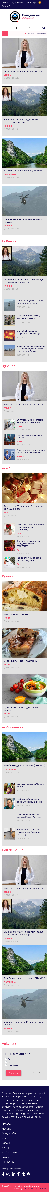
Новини (6, 1128)
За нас (6, 1157)
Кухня (5, 1147)
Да (9, 1059)
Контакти (8, 1161)
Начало (6, 1123)
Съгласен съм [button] (29, 1170)
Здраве (6, 1142)
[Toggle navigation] (5, 28)
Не (9, 1062)
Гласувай (13, 1073)
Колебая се (13, 1065)
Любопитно (9, 1152)
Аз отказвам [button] (29, 1175)
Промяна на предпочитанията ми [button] (29, 1181)
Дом (4, 1138)
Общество (9, 1133)
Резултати (36, 1072)
